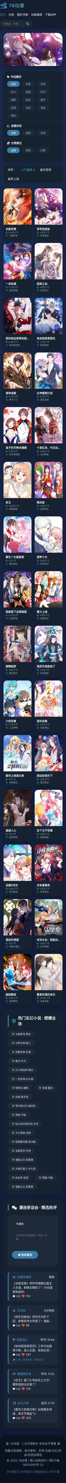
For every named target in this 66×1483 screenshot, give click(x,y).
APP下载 (53, 1471)
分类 (11, 14)
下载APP (50, 14)
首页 (3, 14)
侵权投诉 (40, 1471)
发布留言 (26, 1255)
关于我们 (12, 1471)
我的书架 (22, 14)
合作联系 (26, 1471)
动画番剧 (36, 14)
